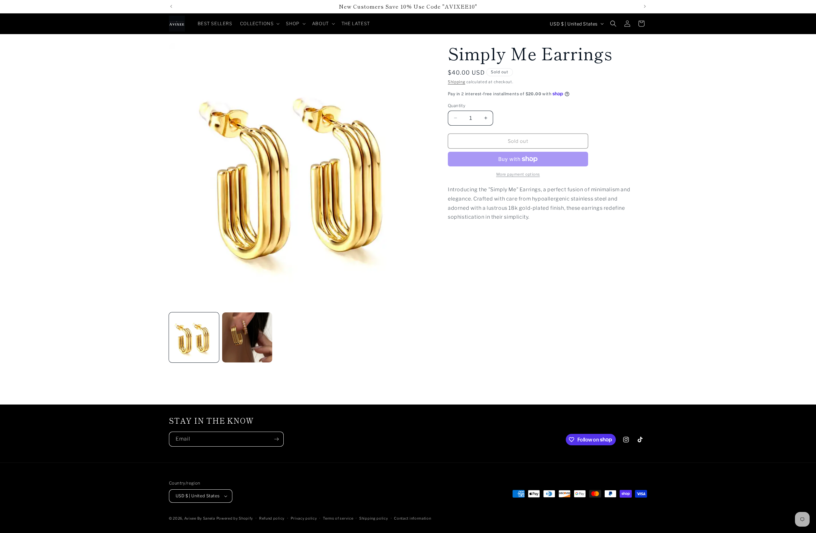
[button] (259, 23)
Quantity (456, 105)
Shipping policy (373, 518)
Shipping (456, 81)
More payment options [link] (518, 174)
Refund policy (272, 518)
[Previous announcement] (171, 6)
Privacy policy (304, 518)
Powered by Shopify (234, 518)
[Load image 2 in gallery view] (247, 337)
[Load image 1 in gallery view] (194, 337)
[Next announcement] (645, 6)
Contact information (412, 518)
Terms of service (338, 518)
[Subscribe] (276, 439)
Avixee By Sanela (199, 518)
